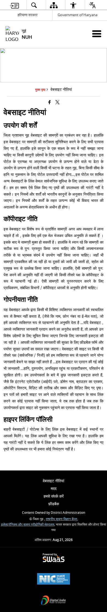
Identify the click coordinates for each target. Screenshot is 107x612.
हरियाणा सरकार (28, 15)
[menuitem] (14, 5)
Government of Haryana (77, 15)
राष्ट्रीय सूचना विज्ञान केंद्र (61, 519)
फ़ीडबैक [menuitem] (53, 504)
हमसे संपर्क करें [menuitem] (54, 496)
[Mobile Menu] (97, 33)
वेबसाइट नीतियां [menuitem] (53, 481)
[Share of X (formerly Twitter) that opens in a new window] (57, 102)
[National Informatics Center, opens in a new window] (53, 579)
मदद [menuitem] (54, 489)
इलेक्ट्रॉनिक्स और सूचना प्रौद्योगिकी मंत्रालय (27, 524)
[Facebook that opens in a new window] (49, 102)
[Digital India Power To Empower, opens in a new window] (53, 601)
